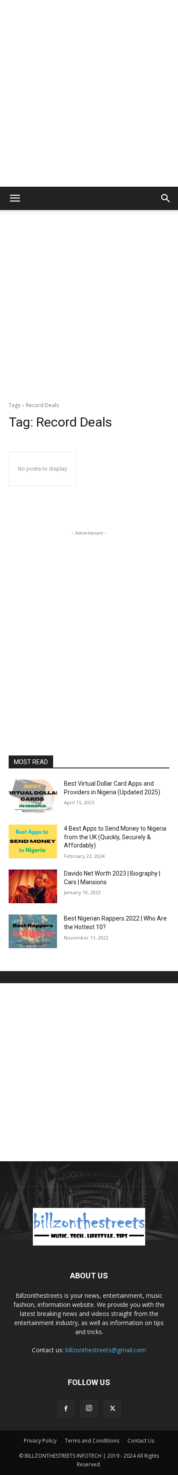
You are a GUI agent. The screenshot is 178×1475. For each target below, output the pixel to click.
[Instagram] (89, 1408)
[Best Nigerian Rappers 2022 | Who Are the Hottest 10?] (33, 931)
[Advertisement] (89, 93)
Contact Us (140, 1440)
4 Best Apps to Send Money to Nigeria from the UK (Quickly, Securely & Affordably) (115, 837)
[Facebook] (65, 1409)
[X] (112, 1409)
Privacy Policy (40, 1440)
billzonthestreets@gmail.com (105, 1350)
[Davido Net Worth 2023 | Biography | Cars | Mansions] (33, 886)
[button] (15, 198)
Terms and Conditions (92, 1440)
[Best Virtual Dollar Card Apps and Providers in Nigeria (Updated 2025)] (33, 796)
